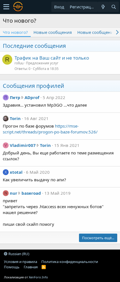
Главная (31, 266)
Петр (15, 97)
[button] (6, 7)
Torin (15, 118)
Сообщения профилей (33, 86)
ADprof (32, 97)
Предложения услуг (42, 63)
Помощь (12, 266)
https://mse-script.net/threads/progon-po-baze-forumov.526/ (50, 129)
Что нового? (15, 32)
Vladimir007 (23, 145)
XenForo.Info (38, 277)
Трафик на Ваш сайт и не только (52, 58)
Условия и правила (20, 261)
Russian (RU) (18, 253)
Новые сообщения (52, 32)
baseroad (31, 193)
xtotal (16, 172)
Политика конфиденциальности (69, 261)
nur (13, 193)
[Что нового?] (103, 7)
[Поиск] (113, 7)
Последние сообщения (34, 46)
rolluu (19, 63)
